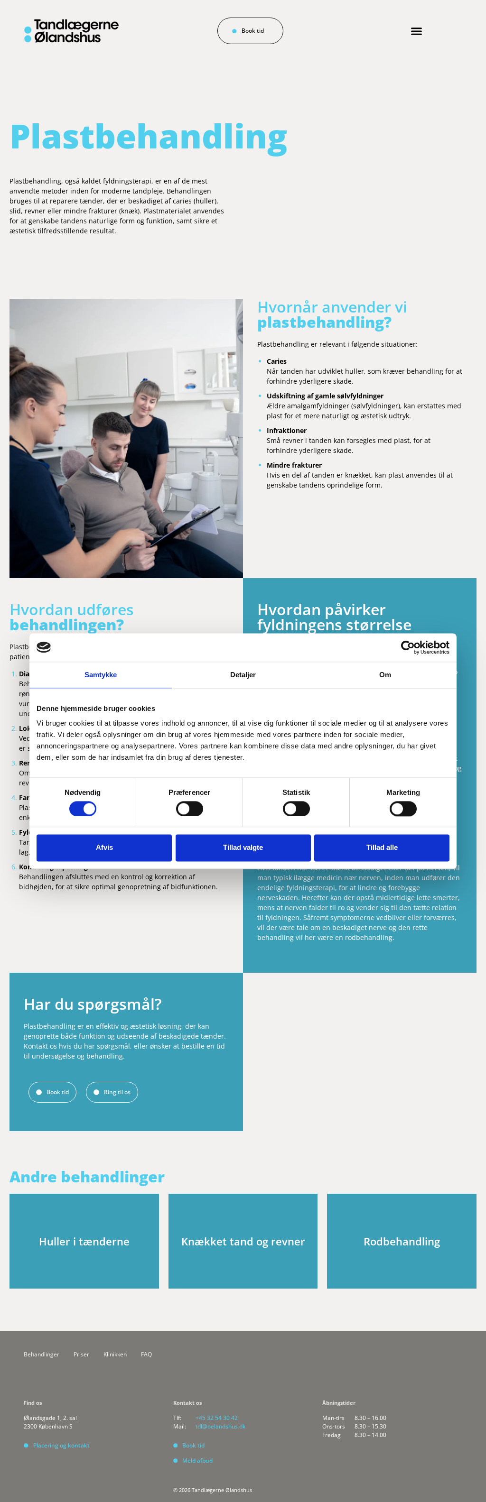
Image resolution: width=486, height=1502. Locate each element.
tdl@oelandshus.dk (220, 1426)
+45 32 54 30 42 (217, 1418)
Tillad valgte (243, 848)
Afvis (104, 848)
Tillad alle (382, 848)
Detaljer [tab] (243, 675)
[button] (417, 31)
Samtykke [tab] (100, 675)
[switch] (189, 808)
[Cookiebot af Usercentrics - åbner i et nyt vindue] (407, 647)
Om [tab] (385, 675)
